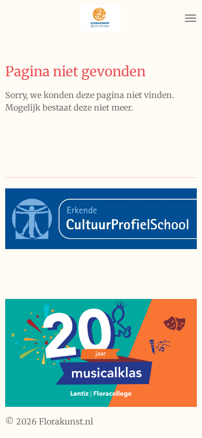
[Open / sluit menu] (190, 18)
